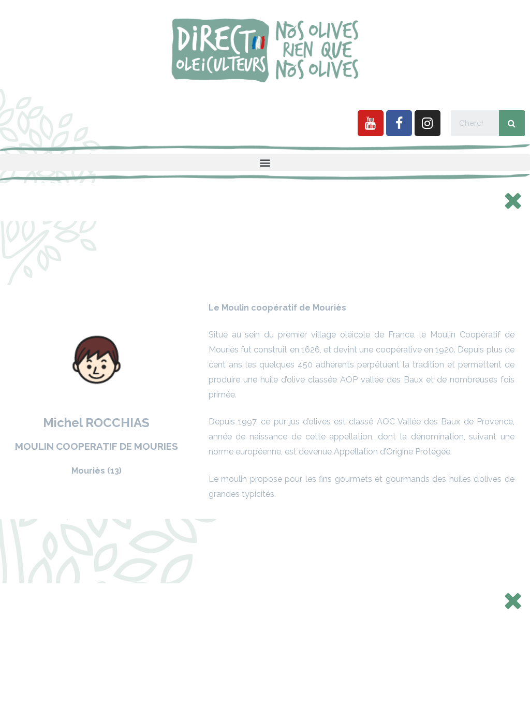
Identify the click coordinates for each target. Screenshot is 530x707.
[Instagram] (427, 123)
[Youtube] (371, 123)
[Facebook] (399, 123)
